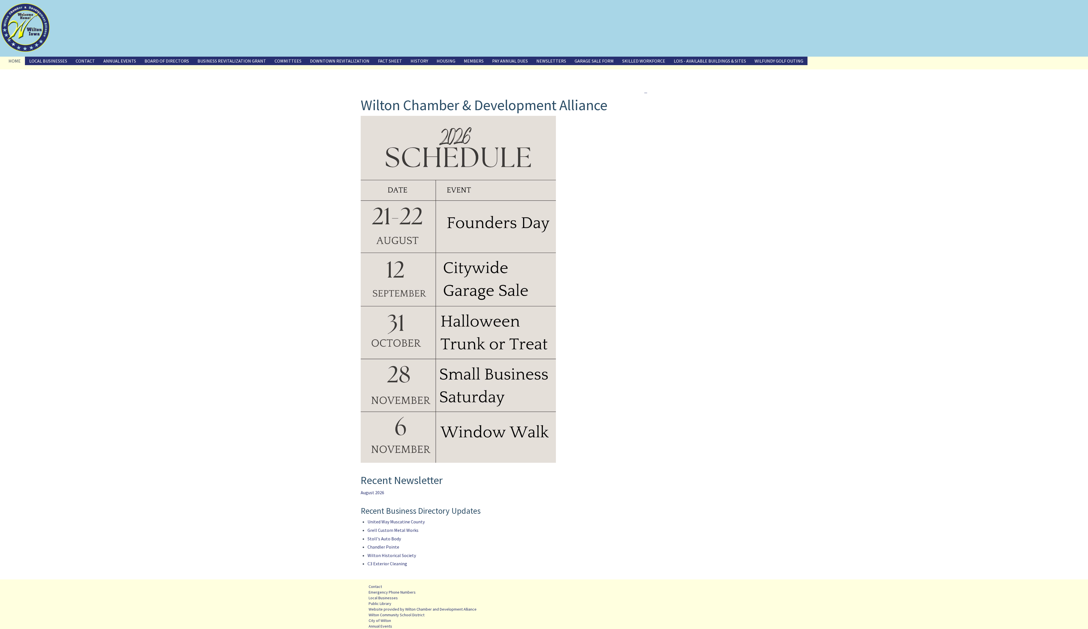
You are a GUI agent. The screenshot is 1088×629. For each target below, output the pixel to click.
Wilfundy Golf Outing (779, 61)
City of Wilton (380, 620)
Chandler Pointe (383, 547)
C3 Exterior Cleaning (387, 563)
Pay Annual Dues (510, 61)
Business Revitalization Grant (231, 61)
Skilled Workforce (643, 61)
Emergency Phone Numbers (392, 592)
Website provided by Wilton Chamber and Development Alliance (423, 609)
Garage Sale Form (594, 61)
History (419, 61)
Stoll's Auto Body (384, 538)
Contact (85, 61)
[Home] (25, 28)
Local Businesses (48, 61)
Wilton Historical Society (391, 555)
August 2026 (372, 492)
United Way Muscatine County (396, 521)
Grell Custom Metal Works (392, 530)
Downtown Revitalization (339, 61)
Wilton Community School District (396, 614)
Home (14, 61)
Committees (288, 61)
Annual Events (119, 61)
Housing (446, 61)
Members (474, 61)
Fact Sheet (390, 61)
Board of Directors (166, 61)
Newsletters (551, 61)
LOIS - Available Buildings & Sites (710, 61)
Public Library (380, 603)
